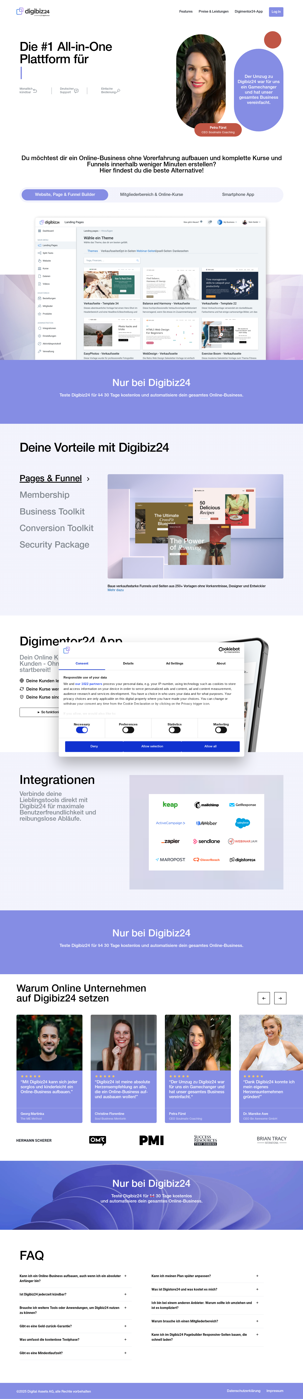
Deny (94, 746)
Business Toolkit (52, 512)
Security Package (54, 545)
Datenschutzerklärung (243, 1391)
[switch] (128, 730)
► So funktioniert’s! (51, 712)
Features (186, 12)
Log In (276, 12)
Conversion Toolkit (57, 529)
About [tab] (221, 663)
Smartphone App (238, 195)
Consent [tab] (82, 663)
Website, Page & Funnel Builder (65, 195)
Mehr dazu (116, 590)
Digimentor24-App (249, 12)
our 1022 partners (88, 684)
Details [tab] (128, 663)
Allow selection (152, 746)
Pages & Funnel (51, 479)
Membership (45, 496)
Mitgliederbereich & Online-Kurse (151, 195)
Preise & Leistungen (214, 12)
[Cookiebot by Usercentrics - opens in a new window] (222, 650)
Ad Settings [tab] (174, 663)
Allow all (210, 746)
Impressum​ (275, 1391)
